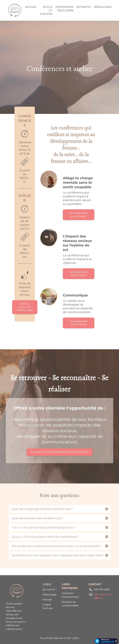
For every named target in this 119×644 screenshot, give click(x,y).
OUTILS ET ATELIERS (46, 10)
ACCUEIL (31, 7)
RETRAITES (83, 7)
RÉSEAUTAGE (103, 7)
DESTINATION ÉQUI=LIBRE (64, 8)
